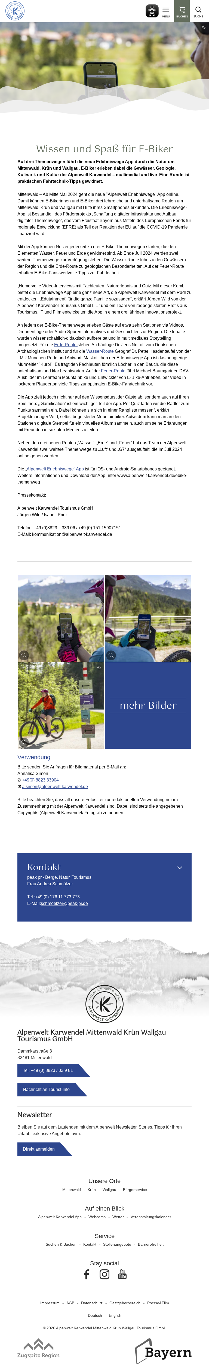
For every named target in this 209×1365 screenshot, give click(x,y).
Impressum (50, 1303)
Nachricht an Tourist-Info (46, 1089)
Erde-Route (66, 344)
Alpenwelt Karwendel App (60, 1217)
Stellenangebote (117, 1244)
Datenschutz (92, 1303)
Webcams (97, 1217)
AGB (70, 1303)
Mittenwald (71, 1189)
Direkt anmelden (39, 1149)
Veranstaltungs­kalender (151, 1217)
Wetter (118, 1217)
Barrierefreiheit (151, 1244)
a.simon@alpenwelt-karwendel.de (55, 786)
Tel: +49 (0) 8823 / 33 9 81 (48, 1070)
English (115, 1315)
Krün (92, 1189)
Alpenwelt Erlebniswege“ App (56, 469)
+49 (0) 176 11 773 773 (57, 897)
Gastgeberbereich (124, 1303)
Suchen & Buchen (61, 1244)
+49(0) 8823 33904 (40, 780)
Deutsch (95, 1315)
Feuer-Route (114, 371)
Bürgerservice (135, 1189)
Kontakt (89, 1244)
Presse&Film (158, 1303)
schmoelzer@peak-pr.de (64, 903)
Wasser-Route (100, 351)
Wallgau (109, 1189)
